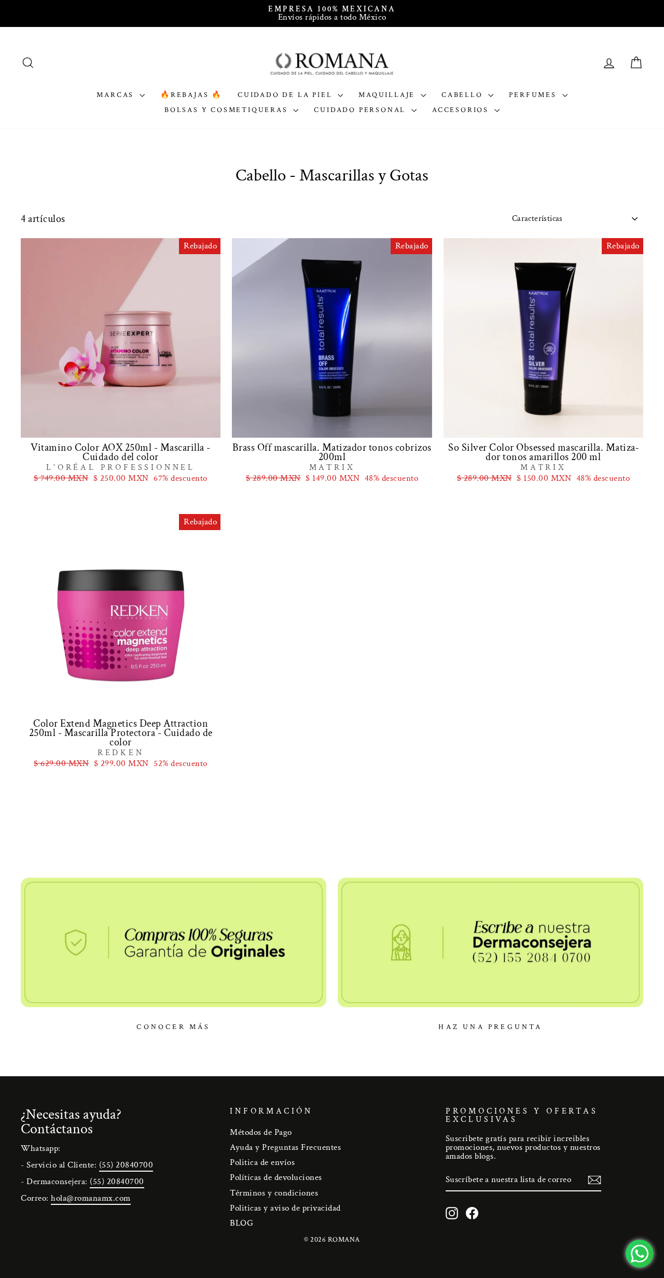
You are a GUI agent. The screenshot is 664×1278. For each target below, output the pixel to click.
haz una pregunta (490, 1027)
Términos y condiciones (274, 1193)
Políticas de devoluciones (276, 1177)
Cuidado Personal (361, 110)
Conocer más (173, 1027)
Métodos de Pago (261, 1132)
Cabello (463, 95)
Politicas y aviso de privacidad (285, 1208)
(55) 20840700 (126, 1165)
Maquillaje (388, 95)
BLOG (241, 1223)
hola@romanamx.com (91, 1198)
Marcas (116, 95)
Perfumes (534, 95)
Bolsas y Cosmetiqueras (227, 110)
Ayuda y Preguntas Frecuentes (285, 1147)
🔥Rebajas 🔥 (191, 95)
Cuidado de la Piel (286, 95)
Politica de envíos (262, 1162)
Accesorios (462, 110)
